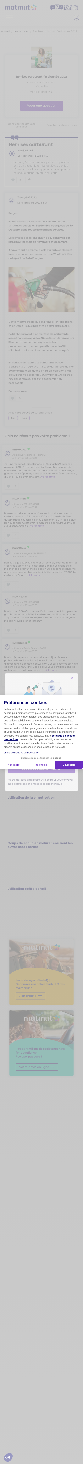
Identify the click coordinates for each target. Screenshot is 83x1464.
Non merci (14, 764)
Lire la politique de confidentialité (21, 752)
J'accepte (69, 764)
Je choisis (41, 764)
